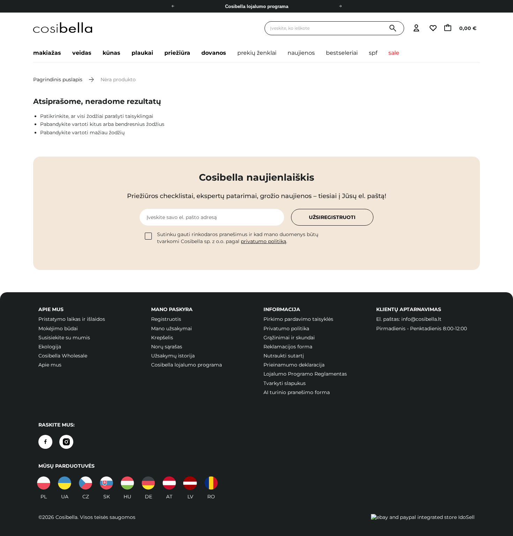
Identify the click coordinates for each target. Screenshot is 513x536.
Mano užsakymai (171, 328)
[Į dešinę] (340, 6)
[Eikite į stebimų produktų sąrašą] (433, 28)
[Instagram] (66, 442)
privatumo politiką (263, 241)
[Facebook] (45, 442)
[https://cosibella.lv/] (190, 483)
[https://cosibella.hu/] (127, 483)
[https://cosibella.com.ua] (65, 483)
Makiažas (47, 53)
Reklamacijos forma (287, 347)
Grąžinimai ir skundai (289, 337)
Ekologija (49, 347)
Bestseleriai (342, 53)
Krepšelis (162, 337)
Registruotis (166, 319)
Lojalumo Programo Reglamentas (305, 374)
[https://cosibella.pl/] (44, 483)
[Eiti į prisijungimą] (416, 28)
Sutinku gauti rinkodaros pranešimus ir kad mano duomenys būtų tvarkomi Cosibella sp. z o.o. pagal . (237, 237)
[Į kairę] (173, 6)
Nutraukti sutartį (283, 356)
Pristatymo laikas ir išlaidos (71, 319)
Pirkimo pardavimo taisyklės (298, 319)
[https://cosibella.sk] (106, 483)
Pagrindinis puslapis (57, 79)
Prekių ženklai (256, 53)
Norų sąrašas (166, 347)
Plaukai (142, 53)
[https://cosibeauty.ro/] (211, 483)
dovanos (213, 53)
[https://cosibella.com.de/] (169, 483)
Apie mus (49, 365)
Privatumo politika (286, 328)
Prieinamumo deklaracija (294, 365)
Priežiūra (177, 53)
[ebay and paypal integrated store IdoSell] (423, 517)
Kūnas (111, 53)
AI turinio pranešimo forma (296, 392)
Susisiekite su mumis (64, 337)
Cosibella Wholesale (62, 356)
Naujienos (301, 53)
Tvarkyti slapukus (284, 383)
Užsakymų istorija (173, 356)
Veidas (81, 53)
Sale (393, 53)
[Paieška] (393, 28)
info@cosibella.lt (421, 319)
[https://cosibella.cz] (85, 483)
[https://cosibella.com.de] (148, 483)
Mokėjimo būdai (58, 328)
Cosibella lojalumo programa (256, 6)
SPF (373, 53)
